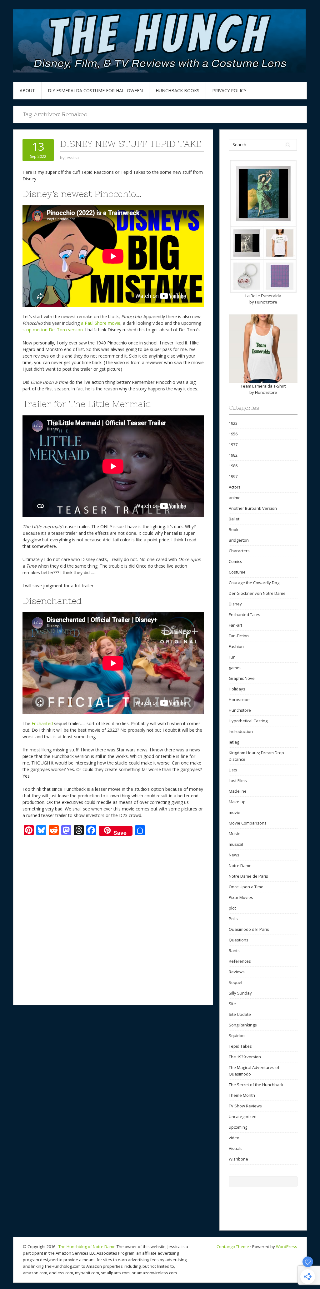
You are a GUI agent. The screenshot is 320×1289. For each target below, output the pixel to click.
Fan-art (235, 625)
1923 (233, 423)
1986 (233, 466)
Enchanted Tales (244, 614)
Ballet (234, 519)
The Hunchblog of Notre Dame (87, 1246)
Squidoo (237, 1035)
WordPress (286, 1246)
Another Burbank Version (253, 508)
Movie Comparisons (248, 823)
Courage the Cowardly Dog (254, 582)
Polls (233, 918)
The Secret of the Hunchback (256, 1084)
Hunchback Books (177, 90)
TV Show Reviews (245, 1106)
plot (232, 908)
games (235, 667)
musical (236, 844)
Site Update (240, 1014)
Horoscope (239, 699)
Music (234, 833)
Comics (235, 561)
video (234, 1138)
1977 (233, 444)
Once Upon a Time (246, 887)
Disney (235, 604)
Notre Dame (240, 865)
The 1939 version (245, 1057)
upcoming (238, 1127)
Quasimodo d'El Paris (249, 929)
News (234, 855)
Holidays (237, 689)
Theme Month (242, 1095)
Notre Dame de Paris (248, 876)
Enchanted (42, 723)
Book (233, 529)
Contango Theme (233, 1246)
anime (235, 497)
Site (232, 1003)
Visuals (235, 1148)
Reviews (237, 972)
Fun (232, 657)
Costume (237, 572)
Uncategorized (243, 1116)
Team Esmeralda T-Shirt (263, 386)
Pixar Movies (241, 897)
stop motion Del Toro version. (53, 330)
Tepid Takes (240, 1046)
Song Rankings (243, 1025)
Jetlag (234, 742)
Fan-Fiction (239, 636)
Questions (238, 940)
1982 (233, 455)
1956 (233, 434)
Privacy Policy (229, 90)
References (240, 961)
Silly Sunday (240, 993)
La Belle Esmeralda (263, 295)
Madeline (238, 791)
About (27, 90)
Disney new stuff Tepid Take (130, 144)
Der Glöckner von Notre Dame (257, 593)
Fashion (236, 646)
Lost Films (238, 780)
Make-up (237, 802)
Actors (235, 487)
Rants (234, 950)
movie (234, 812)
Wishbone (238, 1159)
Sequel (235, 982)
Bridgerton (239, 540)
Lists (233, 770)
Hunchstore (266, 302)
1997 (233, 476)
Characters (239, 551)
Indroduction (241, 731)
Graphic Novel (242, 678)
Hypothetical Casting (248, 721)
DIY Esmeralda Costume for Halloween (95, 90)
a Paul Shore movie (100, 323)
